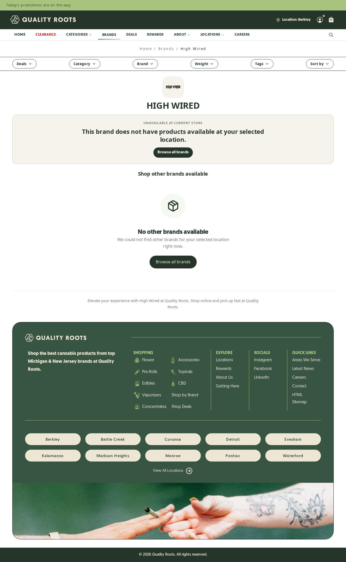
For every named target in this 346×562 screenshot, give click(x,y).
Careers (242, 35)
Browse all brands (173, 152)
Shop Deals (182, 407)
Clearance (46, 35)
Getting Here (227, 386)
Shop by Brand (185, 395)
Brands (109, 35)
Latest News (303, 369)
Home (19, 35)
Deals (131, 35)
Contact (299, 386)
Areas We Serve (304, 360)
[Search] (331, 34)
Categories (77, 35)
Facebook (263, 369)
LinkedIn (261, 378)
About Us (224, 378)
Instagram (263, 360)
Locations (210, 35)
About (180, 35)
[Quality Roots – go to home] (43, 20)
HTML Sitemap (299, 398)
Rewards (155, 35)
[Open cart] (331, 19)
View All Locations (168, 471)
